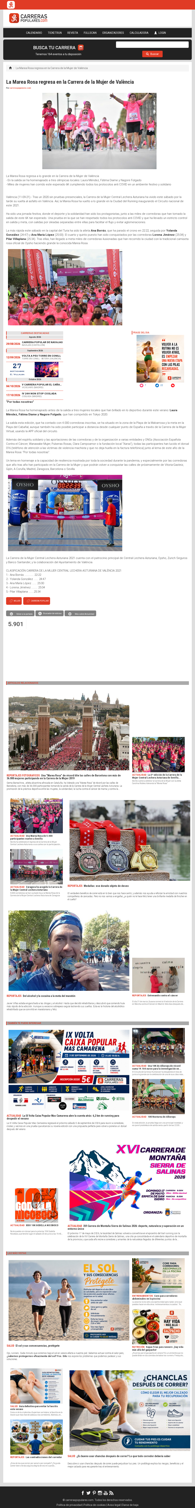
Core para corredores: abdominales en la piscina (155, 1297)
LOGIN (162, 32)
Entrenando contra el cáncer (163, 995)
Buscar (154, 53)
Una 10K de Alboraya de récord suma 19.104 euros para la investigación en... (156, 1067)
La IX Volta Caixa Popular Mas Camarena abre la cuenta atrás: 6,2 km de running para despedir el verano (63, 1117)
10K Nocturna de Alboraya (161, 1116)
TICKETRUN (55, 32)
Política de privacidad (69, 1504)
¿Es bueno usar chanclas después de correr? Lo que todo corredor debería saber (123, 1456)
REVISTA (72, 32)
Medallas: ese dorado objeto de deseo (106, 885)
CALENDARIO (34, 32)
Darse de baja (130, 1504)
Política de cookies (95, 1504)
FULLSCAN (90, 32)
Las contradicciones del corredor (44, 1457)
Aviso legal (113, 1504)
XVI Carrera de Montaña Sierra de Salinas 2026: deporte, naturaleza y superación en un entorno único (126, 1227)
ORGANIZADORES (113, 32)
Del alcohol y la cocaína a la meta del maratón (49, 995)
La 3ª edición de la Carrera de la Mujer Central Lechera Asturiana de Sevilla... (157, 776)
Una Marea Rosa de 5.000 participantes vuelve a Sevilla (31, 837)
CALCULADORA (139, 32)
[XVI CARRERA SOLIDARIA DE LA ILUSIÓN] (34, 369)
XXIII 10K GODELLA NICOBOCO (42, 1225)
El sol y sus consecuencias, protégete (38, 1345)
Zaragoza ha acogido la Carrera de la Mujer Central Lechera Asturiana (36, 888)
